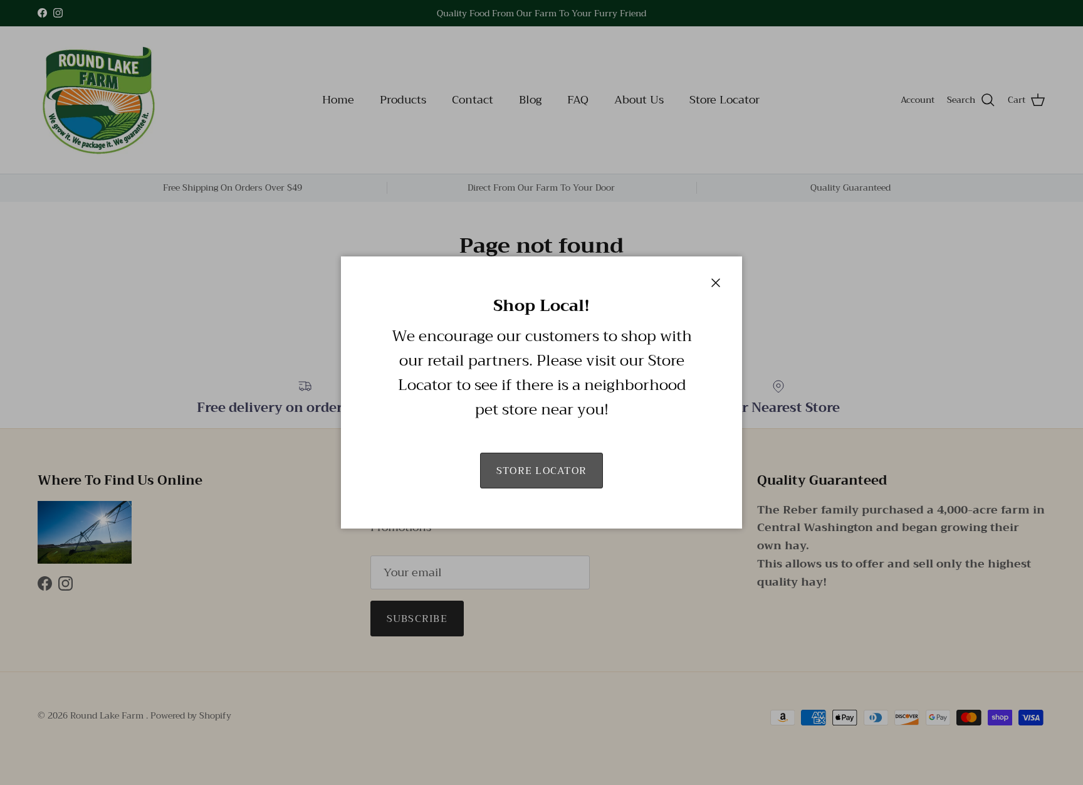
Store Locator (541, 471)
